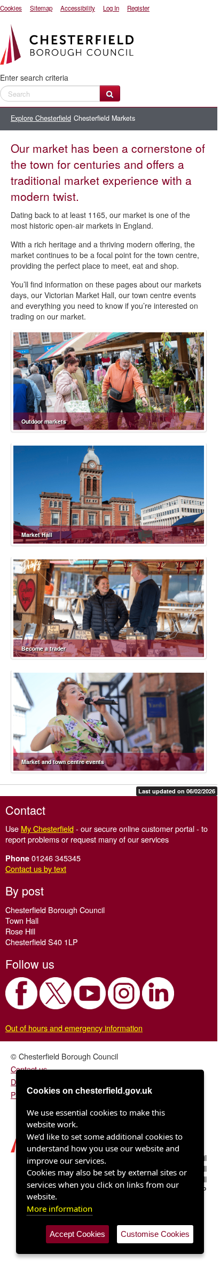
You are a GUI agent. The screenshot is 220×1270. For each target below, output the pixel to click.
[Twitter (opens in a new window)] (56, 993)
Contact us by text (35, 868)
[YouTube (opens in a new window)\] (90, 993)
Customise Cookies (155, 1233)
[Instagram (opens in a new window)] (124, 993)
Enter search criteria (34, 77)
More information (59, 1208)
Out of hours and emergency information (74, 1027)
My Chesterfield (47, 828)
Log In (111, 8)
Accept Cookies (77, 1233)
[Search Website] (109, 93)
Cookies (11, 8)
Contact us (29, 1068)
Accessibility (77, 8)
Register (138, 8)
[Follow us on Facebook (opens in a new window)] (21, 993)
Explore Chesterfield (41, 118)
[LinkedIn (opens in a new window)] (158, 993)
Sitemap (41, 8)
